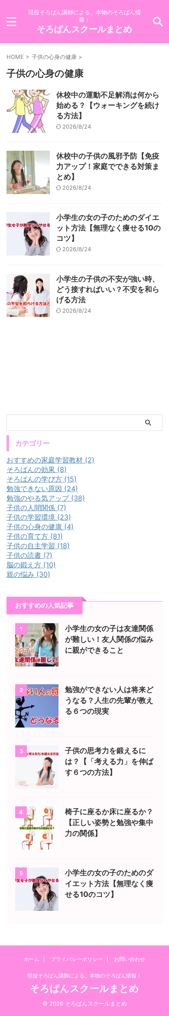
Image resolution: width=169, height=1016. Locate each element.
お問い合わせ (129, 959)
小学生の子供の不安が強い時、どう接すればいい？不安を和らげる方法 (107, 289)
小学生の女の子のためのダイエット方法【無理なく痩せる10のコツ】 (108, 228)
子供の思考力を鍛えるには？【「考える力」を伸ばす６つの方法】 (109, 761)
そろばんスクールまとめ (84, 29)
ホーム (31, 959)
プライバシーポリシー (77, 959)
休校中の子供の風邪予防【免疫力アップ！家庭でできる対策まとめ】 (107, 166)
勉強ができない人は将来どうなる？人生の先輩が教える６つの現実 (109, 700)
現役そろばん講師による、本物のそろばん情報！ (84, 975)
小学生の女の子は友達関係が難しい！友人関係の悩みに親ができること (109, 639)
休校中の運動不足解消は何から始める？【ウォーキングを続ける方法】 (107, 105)
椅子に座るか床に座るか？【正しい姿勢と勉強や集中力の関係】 (109, 822)
